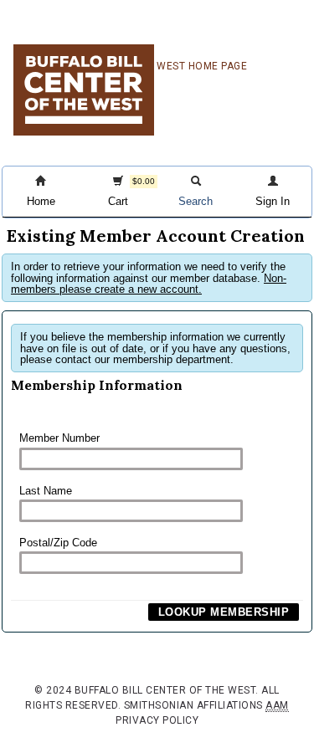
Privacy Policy (157, 720)
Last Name (45, 490)
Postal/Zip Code (58, 542)
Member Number (59, 438)
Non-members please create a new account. (148, 283)
